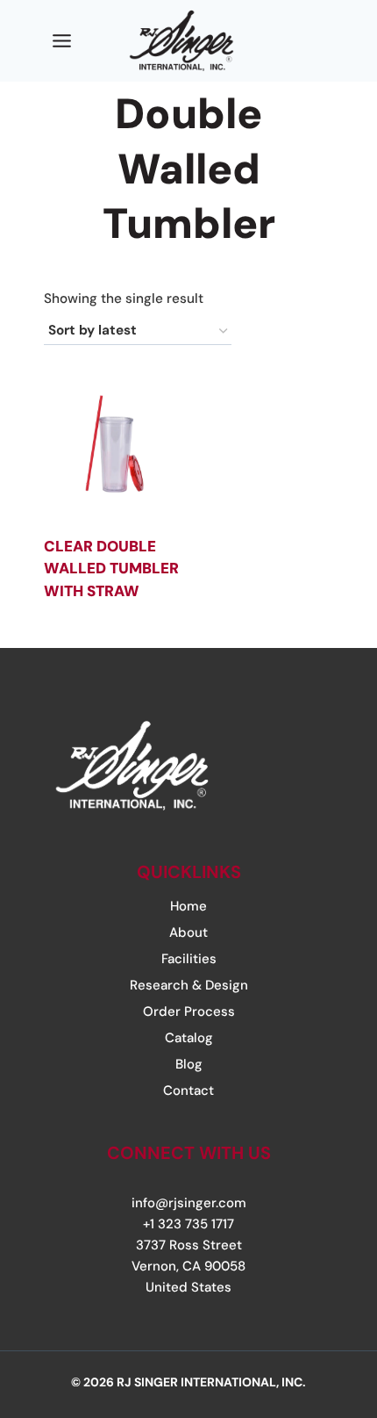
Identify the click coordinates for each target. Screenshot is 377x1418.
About (188, 932)
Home (188, 906)
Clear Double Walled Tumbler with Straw (111, 568)
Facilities (189, 959)
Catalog (189, 1038)
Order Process (189, 1011)
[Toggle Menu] (62, 41)
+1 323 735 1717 (188, 1224)
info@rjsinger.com (189, 1203)
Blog (189, 1064)
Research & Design (189, 985)
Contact (188, 1090)
